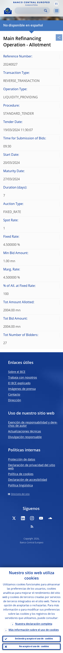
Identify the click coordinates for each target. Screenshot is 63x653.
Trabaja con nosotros (22, 377)
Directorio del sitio (20, 494)
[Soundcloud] (50, 518)
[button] (56, 3)
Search (45, 10)
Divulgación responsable (25, 437)
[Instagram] (32, 518)
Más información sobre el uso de (34, 630)
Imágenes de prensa (22, 389)
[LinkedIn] (23, 518)
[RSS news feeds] (32, 526)
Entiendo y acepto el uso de (34, 639)
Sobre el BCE (16, 372)
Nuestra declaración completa (33, 624)
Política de (20, 474)
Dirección (14, 400)
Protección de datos (21, 459)
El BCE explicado (19, 383)
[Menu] (56, 10)
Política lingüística (20, 485)
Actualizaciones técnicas (24, 431)
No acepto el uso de (34, 647)
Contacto (14, 394)
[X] (14, 518)
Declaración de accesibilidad (27, 479)
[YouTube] (41, 518)
